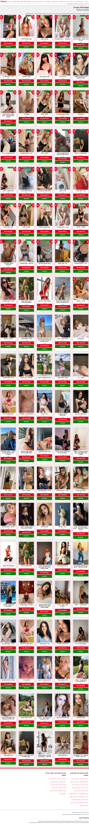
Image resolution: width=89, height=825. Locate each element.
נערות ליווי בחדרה (52, 779)
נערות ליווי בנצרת (54, 785)
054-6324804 (26, 418)
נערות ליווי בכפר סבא (76, 788)
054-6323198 (26, 81)
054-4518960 (44, 81)
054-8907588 (8, 81)
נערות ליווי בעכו (55, 788)
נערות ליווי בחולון (55, 1)
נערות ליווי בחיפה (62, 782)
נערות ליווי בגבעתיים (84, 782)
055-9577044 (81, 45)
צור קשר (9, 1)
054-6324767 (8, 495)
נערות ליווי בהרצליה (62, 1)
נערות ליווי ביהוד (84, 788)
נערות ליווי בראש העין (73, 794)
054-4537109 (44, 119)
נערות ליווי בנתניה (77, 791)
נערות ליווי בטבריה (54, 782)
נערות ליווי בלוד (85, 791)
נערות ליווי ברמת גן (76, 799)
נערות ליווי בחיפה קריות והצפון (38, 1)
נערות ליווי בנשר (62, 788)
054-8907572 (62, 531)
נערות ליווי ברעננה (74, 802)
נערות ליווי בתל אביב (47, 1)
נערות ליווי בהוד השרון (74, 782)
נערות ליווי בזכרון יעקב (61, 779)
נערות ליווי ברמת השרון (83, 802)
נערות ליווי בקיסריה (54, 791)
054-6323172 (62, 195)
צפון (26, 1)
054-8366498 (26, 268)
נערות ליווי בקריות (62, 794)
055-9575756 (26, 43)
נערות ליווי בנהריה (62, 785)
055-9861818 (62, 81)
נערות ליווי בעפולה (62, 791)
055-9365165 (8, 43)
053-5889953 (44, 43)
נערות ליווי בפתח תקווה (83, 794)
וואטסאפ (80, 48)
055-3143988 (62, 119)
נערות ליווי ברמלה (84, 799)
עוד (19, 1)
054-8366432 (8, 305)
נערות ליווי (86, 1)
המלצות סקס (14, 1)
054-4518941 (62, 231)
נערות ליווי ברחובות (74, 797)
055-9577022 (62, 43)
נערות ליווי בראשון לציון (83, 797)
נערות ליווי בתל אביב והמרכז (78, 1)
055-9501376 (26, 195)
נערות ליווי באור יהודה (83, 779)
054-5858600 (44, 231)
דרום (23, 1)
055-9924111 (81, 82)
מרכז (30, 1)
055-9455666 (8, 459)
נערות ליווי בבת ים (70, 1)
